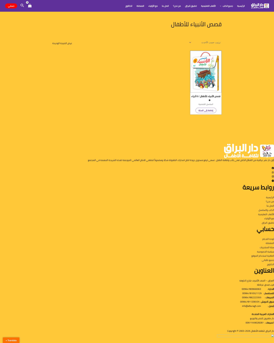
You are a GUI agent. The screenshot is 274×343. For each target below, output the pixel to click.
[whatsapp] (273, 173)
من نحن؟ (177, 6)
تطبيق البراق (191, 6)
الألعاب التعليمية (208, 6)
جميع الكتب (228, 6)
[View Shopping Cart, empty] (30, 6)
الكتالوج (128, 6)
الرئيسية (241, 6)
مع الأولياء (153, 6)
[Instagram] (273, 177)
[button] (221, 6)
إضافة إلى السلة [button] (206, 110)
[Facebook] (273, 168)
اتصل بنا (165, 6)
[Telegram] (273, 181)
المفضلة (140, 6)
